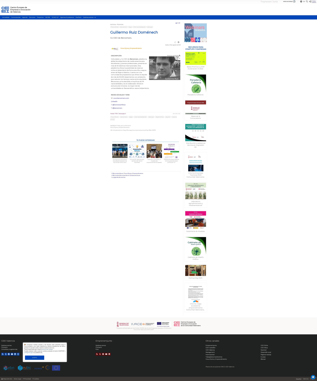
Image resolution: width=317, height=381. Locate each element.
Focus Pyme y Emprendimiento (131, 48)
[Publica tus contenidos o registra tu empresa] (304, 1)
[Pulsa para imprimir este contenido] (178, 42)
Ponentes (120, 24)
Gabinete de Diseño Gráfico (196, 258)
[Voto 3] (176, 113)
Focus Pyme (114, 27)
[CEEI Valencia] (16, 14)
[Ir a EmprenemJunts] (269, 2)
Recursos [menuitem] (32, 17)
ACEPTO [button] (34, 357)
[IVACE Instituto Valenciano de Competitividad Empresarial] (135, 326)
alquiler (168, 117)
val (179, 23)
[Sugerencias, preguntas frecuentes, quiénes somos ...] (301, 1)
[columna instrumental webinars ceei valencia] (196, 32)
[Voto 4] (178, 113)
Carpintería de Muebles (195, 231)
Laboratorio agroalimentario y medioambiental (196, 203)
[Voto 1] (173, 113)
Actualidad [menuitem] (5, 17)
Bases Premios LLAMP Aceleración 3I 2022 (195, 68)
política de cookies (47, 349)
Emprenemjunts (104, 341)
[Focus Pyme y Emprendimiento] (115, 50)
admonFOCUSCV (126, 125)
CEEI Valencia (8, 341)
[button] (313, 1)
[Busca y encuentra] (307, 1)
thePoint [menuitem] (78, 17)
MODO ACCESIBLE (288, 1)
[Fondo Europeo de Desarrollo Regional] (163, 326)
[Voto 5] (180, 113)
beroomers (123, 27)
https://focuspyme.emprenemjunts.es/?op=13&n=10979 (139, 130)
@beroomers (117, 108)
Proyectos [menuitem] (40, 17)
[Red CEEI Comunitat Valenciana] (187, 326)
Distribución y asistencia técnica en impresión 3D (195, 145)
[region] (195, 168)
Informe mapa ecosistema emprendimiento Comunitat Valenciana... (195, 307)
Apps (130, 27)
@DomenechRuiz (119, 105)
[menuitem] (95, 17)
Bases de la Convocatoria (195, 117)
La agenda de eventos (118, 177)
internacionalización (139, 27)
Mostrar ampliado (173, 55)
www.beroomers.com (121, 98)
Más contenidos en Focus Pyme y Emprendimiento (127, 173)
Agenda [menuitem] (24, 17)
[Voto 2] (175, 113)
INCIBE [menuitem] (47, 17)
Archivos (113, 24)
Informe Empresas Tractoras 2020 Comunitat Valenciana (196, 175)
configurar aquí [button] (28, 352)
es (176, 23)
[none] (164, 79)
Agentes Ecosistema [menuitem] (67, 17)
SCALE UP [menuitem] (55, 17)
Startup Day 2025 (196, 278)
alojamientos (159, 117)
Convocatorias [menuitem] (15, 17)
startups (149, 27)
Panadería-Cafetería (195, 95)
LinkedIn (114, 101)
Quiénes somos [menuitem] (88, 17)
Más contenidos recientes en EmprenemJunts (126, 175)
